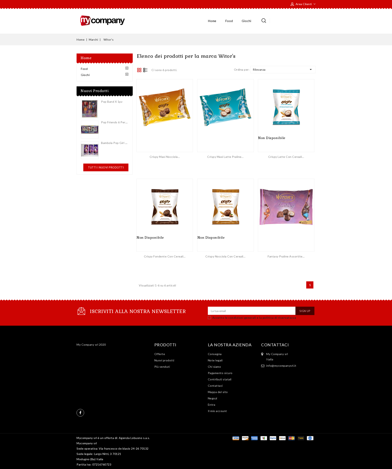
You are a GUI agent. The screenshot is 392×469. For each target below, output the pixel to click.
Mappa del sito (218, 392)
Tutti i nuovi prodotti (106, 167)
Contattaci (215, 385)
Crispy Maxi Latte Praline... (225, 156)
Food (229, 21)
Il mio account (217, 411)
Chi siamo (214, 366)
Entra (211, 404)
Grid (139, 70)
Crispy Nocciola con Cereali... (225, 256)
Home (212, 21)
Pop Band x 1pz (111, 101)
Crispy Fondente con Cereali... (165, 256)
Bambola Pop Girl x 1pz (117, 143)
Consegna (215, 354)
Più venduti (162, 366)
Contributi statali (220, 379)
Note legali (215, 360)
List (145, 70)
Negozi (212, 398)
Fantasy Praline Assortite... (286, 256)
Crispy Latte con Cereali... (286, 156)
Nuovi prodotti (164, 360)
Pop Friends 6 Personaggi (118, 122)
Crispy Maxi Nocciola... (165, 156)
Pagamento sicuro (220, 373)
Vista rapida (165, 112)
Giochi (246, 21)
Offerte (159, 354)
